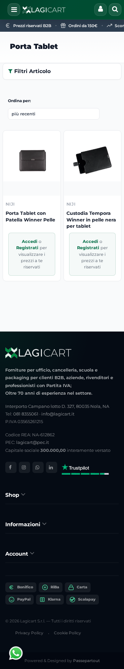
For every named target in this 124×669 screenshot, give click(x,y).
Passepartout (86, 660)
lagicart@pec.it (32, 442)
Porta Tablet (34, 46)
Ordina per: (19, 100)
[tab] (62, 494)
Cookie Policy (67, 632)
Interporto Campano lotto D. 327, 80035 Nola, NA (57, 406)
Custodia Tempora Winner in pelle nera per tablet (91, 219)
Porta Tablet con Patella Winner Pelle (30, 216)
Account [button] (17, 554)
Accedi (30, 241)
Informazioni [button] (23, 524)
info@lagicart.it (57, 413)
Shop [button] (13, 495)
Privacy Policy (29, 632)
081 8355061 (25, 413)
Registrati (28, 247)
